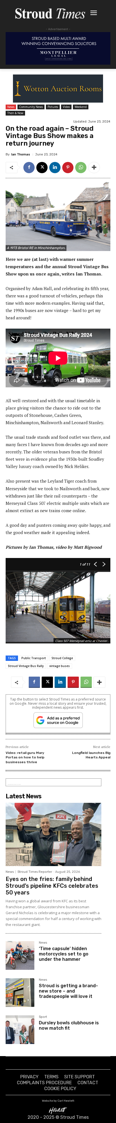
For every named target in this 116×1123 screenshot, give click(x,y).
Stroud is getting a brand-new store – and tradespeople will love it (68, 991)
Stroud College (62, 658)
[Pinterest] (67, 167)
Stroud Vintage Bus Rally (26, 666)
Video (66, 107)
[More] (94, 167)
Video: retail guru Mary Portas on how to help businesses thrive (25, 757)
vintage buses (59, 666)
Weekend (81, 107)
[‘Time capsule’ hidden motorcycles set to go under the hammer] (20, 955)
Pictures (53, 107)
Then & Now (15, 113)
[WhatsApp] (80, 167)
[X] (42, 167)
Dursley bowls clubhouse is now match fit (69, 1025)
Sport (43, 1017)
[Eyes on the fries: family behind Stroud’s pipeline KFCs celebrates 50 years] (53, 834)
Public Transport (33, 658)
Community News (31, 107)
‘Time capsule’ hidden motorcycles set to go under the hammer (63, 954)
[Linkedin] (55, 167)
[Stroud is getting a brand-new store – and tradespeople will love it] (20, 992)
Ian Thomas (20, 154)
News (10, 107)
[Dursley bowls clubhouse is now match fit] (20, 1029)
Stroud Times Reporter (34, 872)
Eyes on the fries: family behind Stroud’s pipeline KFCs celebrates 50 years (52, 886)
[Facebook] (29, 167)
